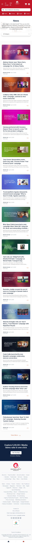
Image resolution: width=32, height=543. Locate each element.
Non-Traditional (25, 483)
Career (27, 475)
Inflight (20, 487)
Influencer (15, 487)
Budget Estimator (25, 501)
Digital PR (8, 487)
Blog (14, 479)
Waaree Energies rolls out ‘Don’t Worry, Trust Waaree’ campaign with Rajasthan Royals (16, 323)
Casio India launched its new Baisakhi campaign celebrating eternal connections (13, 356)
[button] (2, 4)
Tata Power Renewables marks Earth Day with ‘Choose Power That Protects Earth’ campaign (15, 161)
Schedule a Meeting (15, 455)
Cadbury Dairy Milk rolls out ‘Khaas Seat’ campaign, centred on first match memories (15, 96)
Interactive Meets (11, 495)
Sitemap (26, 477)
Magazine (12, 485)
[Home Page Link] (17, 2)
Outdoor (18, 483)
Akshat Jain (5, 137)
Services (20, 477)
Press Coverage (10, 499)
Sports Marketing (16, 489)
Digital (20, 13)
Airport (15, 491)
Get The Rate (16, 452)
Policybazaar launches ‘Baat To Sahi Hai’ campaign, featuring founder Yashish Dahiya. (16, 419)
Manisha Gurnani (6, 72)
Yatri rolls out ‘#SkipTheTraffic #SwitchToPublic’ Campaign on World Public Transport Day (14, 259)
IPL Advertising (21, 495)
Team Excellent (11, 475)
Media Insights (15, 501)
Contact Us (16, 508)
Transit (27, 13)
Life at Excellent (21, 475)
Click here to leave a (16, 515)
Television (18, 485)
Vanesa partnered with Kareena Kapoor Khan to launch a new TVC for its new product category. (15, 129)
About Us (4, 475)
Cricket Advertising (25, 503)
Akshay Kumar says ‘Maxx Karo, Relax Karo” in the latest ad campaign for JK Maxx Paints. (14, 64)
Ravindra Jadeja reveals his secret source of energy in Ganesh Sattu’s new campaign (15, 291)
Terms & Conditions (16, 532)
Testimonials (13, 477)
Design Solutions (21, 493)
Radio (5, 13)
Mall (24, 485)
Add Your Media (24, 497)
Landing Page (8, 479)
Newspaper (5, 485)
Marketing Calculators (20, 499)
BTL (25, 487)
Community (16, 503)
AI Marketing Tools (23, 491)
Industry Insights (7, 501)
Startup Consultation (7, 503)
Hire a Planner (16, 510)
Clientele (6, 477)
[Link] (26, 4)
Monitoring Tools (11, 493)
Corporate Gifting (8, 491)
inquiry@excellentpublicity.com (17, 513)
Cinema (13, 13)
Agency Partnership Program (11, 497)
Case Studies (24, 479)
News (18, 479)
